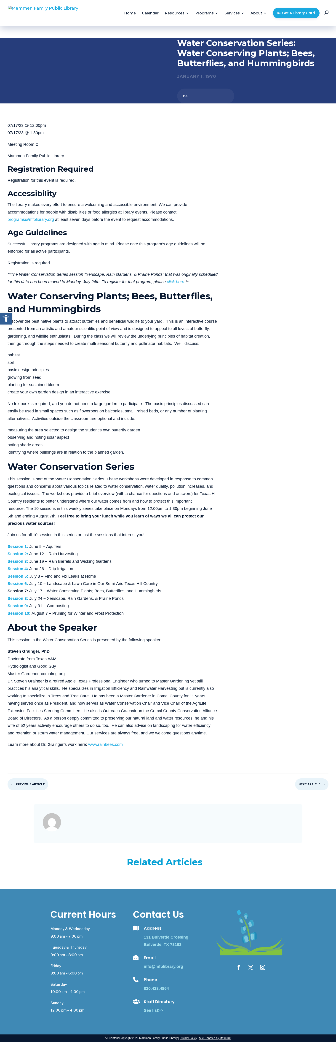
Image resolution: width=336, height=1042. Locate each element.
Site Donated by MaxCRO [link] (215, 1038)
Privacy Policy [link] (188, 1038)
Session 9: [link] (18, 606)
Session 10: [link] (19, 613)
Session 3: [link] (18, 561)
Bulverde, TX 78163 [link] (162, 944)
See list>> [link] (153, 1010)
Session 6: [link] (18, 583)
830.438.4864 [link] (156, 988)
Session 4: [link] (18, 568)
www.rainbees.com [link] (105, 744)
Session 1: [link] (18, 546)
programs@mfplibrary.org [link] (31, 219)
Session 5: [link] (18, 576)
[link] (6, 319)
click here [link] (175, 281)
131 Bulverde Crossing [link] (166, 937)
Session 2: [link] (18, 554)
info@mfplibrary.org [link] (163, 966)
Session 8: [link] (18, 598)
